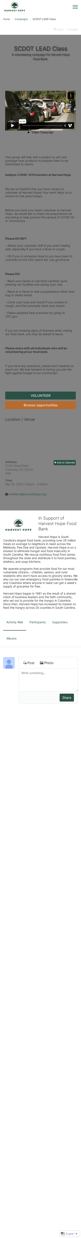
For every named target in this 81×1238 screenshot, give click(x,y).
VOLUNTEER (40, 395)
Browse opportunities (41, 405)
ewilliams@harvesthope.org (27, 494)
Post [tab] (30, 663)
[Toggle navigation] (75, 7)
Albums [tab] (11, 638)
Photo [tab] (49, 663)
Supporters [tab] (60, 622)
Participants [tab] (37, 622)
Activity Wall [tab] (14, 622)
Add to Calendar (65, 462)
